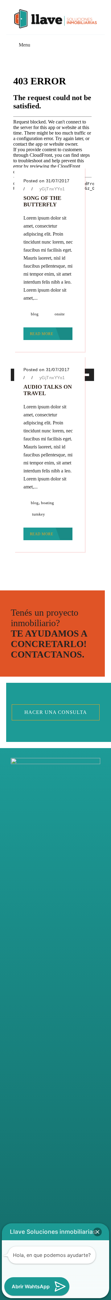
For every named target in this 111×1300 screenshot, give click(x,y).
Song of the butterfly (42, 201)
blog (35, 314)
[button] (97, 1232)
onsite (60, 314)
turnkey (38, 514)
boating (47, 502)
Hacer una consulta (55, 712)
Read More (42, 334)
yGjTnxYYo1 (52, 188)
